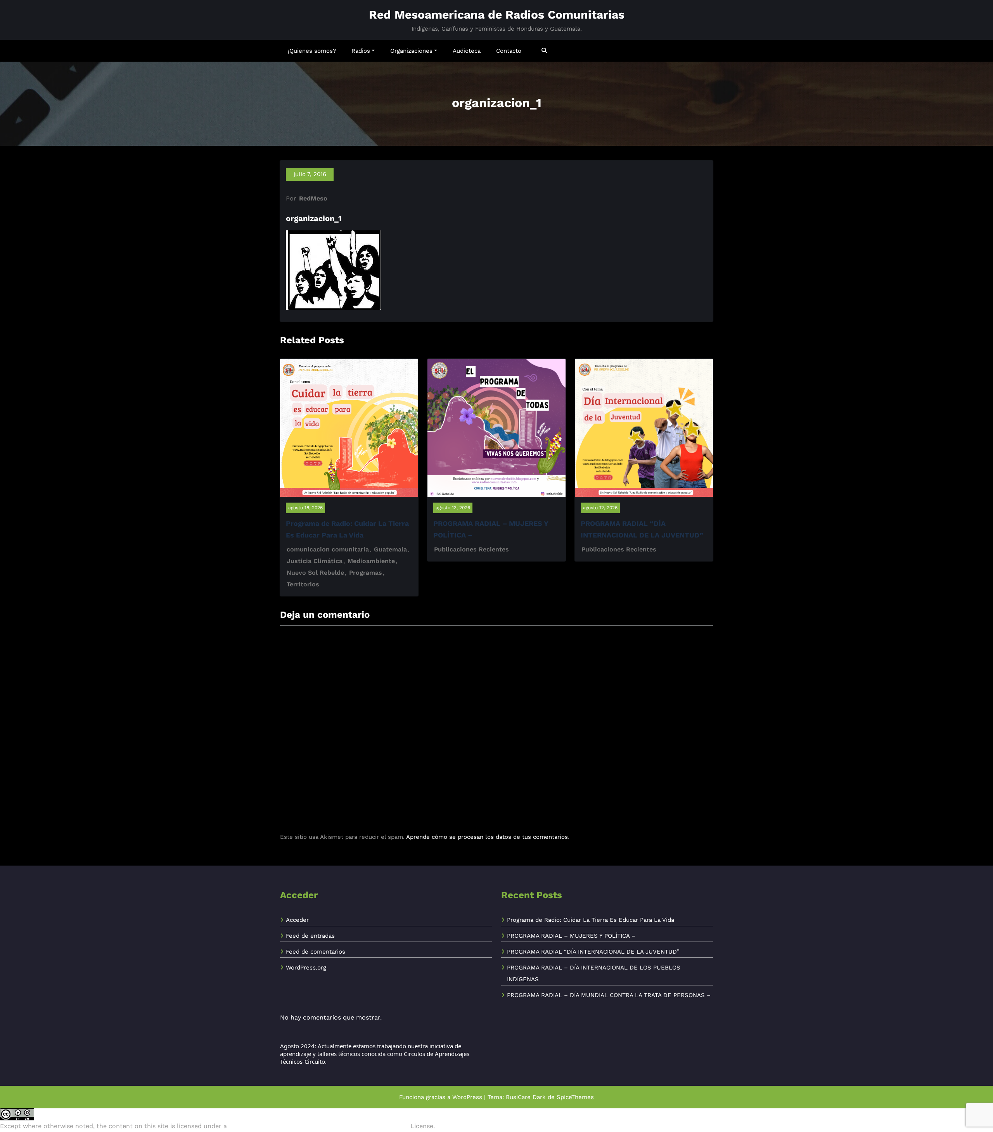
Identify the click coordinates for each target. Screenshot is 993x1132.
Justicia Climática (315, 561)
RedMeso (313, 198)
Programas (365, 572)
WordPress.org (306, 967)
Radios (360, 50)
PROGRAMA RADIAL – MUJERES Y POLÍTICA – (571, 935)
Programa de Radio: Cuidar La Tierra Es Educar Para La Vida (590, 919)
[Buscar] (544, 51)
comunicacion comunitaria (328, 549)
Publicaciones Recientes (471, 549)
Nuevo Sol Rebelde (315, 572)
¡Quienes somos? (312, 50)
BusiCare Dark (526, 1097)
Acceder (297, 919)
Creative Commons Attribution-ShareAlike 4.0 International (318, 1126)
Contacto (508, 50)
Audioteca (467, 50)
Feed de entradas (310, 935)
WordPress (467, 1097)
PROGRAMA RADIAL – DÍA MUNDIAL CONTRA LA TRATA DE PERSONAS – (609, 995)
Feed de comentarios (315, 951)
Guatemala (390, 549)
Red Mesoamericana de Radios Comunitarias (497, 14)
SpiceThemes (575, 1097)
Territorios (303, 584)
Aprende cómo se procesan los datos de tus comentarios (487, 836)
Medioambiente (371, 561)
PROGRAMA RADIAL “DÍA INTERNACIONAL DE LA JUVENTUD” (593, 951)
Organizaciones (411, 50)
